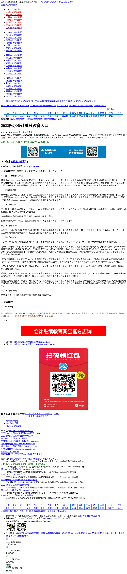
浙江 (14, 116)
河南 (57, 116)
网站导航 (61, 511)
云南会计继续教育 (14, 63)
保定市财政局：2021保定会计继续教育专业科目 (22, 454)
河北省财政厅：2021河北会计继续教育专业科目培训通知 (34, 459)
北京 (8, 113)
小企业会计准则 (37, 106)
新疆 (102, 116)
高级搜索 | (33, 511)
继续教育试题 (12, 423)
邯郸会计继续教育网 (10, 451)
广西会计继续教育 (14, 73)
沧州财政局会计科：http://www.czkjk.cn (18, 444)
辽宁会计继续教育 (14, 66)
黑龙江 (65, 116)
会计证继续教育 (17, 119)
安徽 (50, 113)
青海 (88, 116)
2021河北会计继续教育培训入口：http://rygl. (20, 441)
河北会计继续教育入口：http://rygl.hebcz (42, 414)
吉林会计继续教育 (14, 68)
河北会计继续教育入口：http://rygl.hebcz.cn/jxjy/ (34, 344)
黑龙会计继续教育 (14, 94)
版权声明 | (42, 511)
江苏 (43, 113)
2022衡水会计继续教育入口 (36, 416)
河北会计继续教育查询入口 (21, 431)
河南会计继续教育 (14, 51)
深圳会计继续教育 (14, 96)
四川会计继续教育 (14, 55)
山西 (29, 113)
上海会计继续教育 (14, 32)
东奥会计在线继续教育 (18, 536)
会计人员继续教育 (9, 106)
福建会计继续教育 (14, 40)
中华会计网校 (100, 106)
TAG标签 (52, 2)
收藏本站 (61, 2)
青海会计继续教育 (14, 89)
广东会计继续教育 (14, 71)
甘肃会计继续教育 (14, 83)
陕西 (81, 116)
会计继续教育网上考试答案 (58, 533)
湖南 (36, 116)
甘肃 (95, 116)
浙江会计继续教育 (14, 35)
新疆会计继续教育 (14, 86)
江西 (22, 116)
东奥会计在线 (23, 106)
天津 (14, 113)
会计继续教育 (50, 106)
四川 (65, 113)
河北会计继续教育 (34, 119)
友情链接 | (52, 511)
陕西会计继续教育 (14, 81)
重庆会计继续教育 (14, 58)
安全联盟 (66, 518)
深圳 (119, 116)
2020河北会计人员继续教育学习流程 (17, 436)
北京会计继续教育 (14, 9)
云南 (88, 113)
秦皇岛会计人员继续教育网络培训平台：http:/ (21, 433)
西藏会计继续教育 (14, 91)
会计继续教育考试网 (23, 518)
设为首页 (69, 2)
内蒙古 (111, 116)
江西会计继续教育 (14, 37)
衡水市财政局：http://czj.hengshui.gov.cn (18, 449)
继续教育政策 (50, 119)
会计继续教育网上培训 (35, 533)
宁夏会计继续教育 (14, 45)
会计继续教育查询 (79, 533)
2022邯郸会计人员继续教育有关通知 (17, 495)
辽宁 (95, 113)
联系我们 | (14, 511)
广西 (119, 113)
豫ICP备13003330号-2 (52, 518)
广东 (111, 113)
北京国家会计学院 (85, 106)
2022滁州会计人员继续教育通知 (15, 485)
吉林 (102, 113)
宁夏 (43, 116)
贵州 (81, 113)
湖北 (36, 113)
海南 (50, 116)
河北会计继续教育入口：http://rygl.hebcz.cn (19, 490)
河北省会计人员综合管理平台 (14, 438)
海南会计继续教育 (14, 78)
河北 (22, 113)
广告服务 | (24, 511)
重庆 (74, 113)
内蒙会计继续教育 (14, 48)
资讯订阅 (44, 2)
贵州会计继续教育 (14, 60)
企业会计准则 (62, 106)
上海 (8, 116)
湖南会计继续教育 (14, 43)
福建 (29, 116)
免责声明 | (5, 511)
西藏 (74, 116)
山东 (57, 113)
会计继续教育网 (25, 132)
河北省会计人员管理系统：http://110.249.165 (20, 446)
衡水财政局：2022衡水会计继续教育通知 (32, 342)
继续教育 (73, 106)
